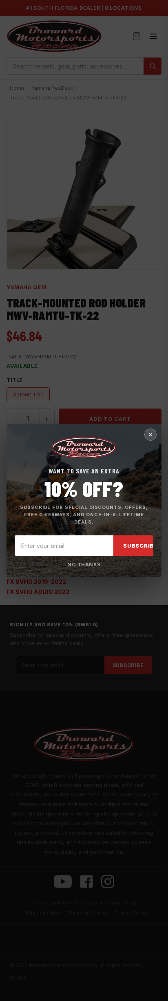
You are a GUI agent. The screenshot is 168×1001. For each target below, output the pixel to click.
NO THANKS (83, 564)
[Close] (150, 435)
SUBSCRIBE (140, 545)
